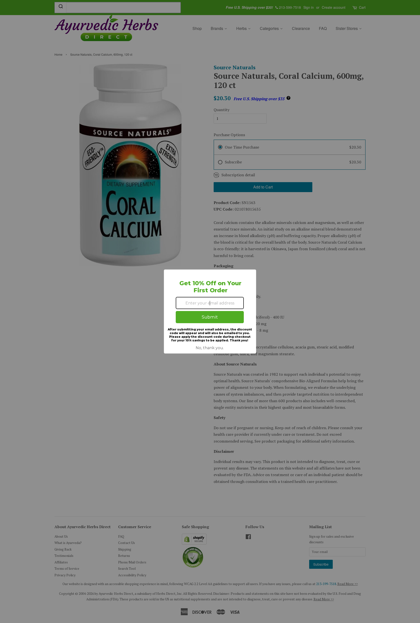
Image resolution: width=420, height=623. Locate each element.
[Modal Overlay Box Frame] (210, 311)
